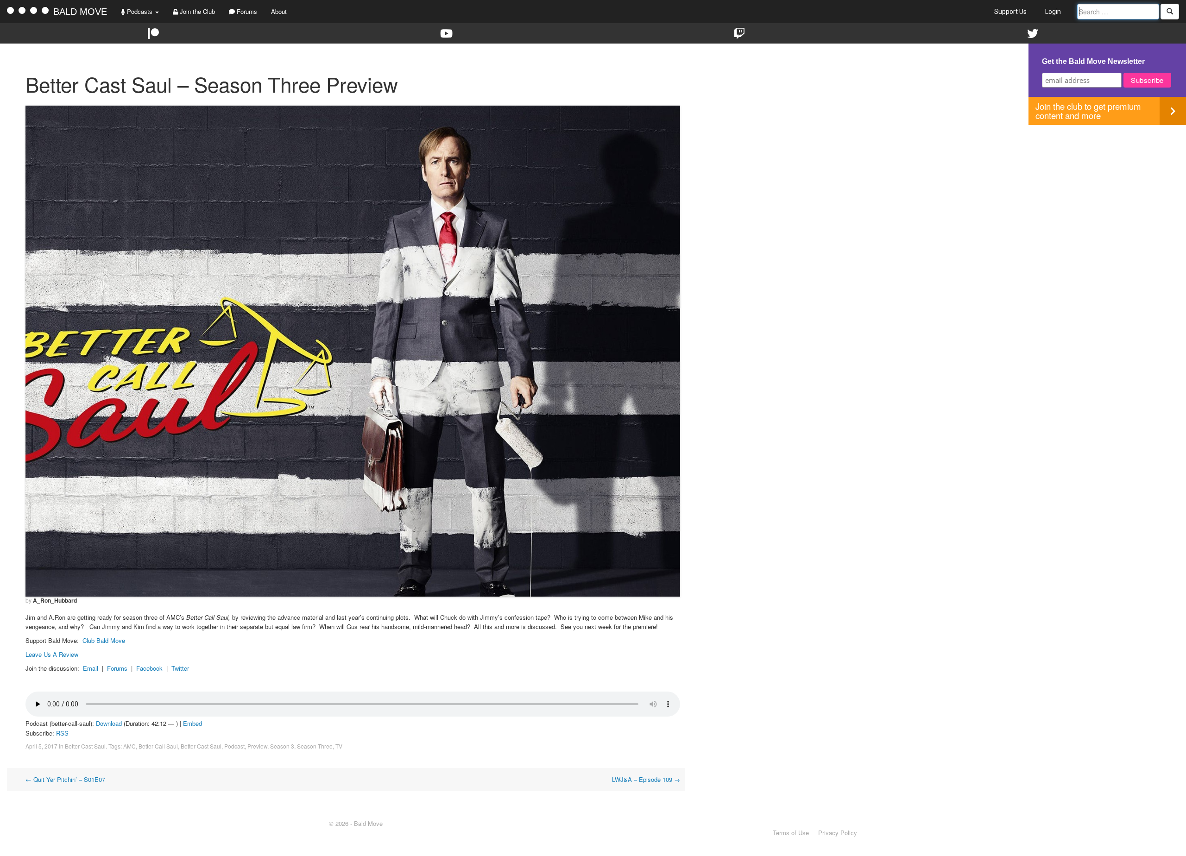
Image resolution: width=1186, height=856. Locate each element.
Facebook (149, 668)
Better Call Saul (158, 746)
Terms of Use (791, 832)
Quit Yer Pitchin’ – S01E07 (65, 779)
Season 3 (282, 746)
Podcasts (139, 11)
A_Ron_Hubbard (55, 600)
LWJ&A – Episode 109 (646, 779)
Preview (257, 746)
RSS (62, 733)
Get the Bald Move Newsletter (1093, 61)
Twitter (180, 668)
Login (1053, 11)
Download (109, 723)
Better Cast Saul (85, 746)
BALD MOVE (80, 11)
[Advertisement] (1107, 190)
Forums (246, 11)
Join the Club (196, 11)
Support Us (1010, 11)
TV (338, 746)
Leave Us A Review (51, 654)
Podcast (234, 746)
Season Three (315, 746)
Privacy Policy (837, 832)
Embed (192, 723)
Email (90, 668)
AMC (129, 746)
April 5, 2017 (41, 746)
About (279, 11)
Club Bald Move (103, 640)
